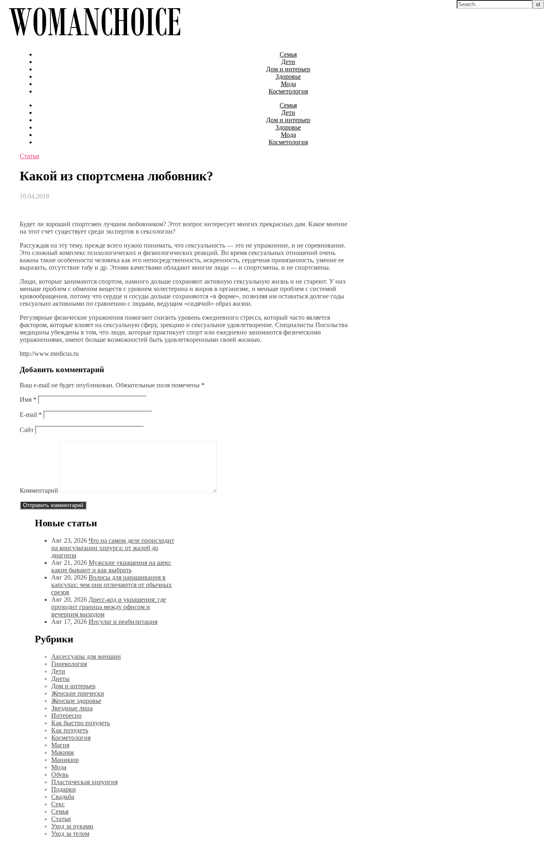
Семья (288, 54)
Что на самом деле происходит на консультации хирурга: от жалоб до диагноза (112, 548)
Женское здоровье (76, 700)
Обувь (59, 774)
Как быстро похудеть (80, 722)
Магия (60, 745)
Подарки (63, 789)
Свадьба (62, 796)
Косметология (288, 91)
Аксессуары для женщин (86, 656)
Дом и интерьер (288, 69)
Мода (288, 83)
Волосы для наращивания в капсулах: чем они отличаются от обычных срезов (111, 585)
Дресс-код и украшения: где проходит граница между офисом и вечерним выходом (108, 607)
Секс (58, 804)
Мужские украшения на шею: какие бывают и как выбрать (111, 566)
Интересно (66, 715)
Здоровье (288, 76)
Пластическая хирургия (84, 781)
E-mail (31, 414)
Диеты (60, 678)
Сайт (27, 429)
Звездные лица (72, 708)
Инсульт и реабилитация (123, 621)
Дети (288, 61)
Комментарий (39, 490)
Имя (28, 399)
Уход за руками (72, 826)
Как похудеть (69, 730)
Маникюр (65, 759)
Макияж (62, 752)
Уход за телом (70, 833)
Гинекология (69, 663)
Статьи (29, 155)
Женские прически (77, 693)
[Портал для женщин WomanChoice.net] (94, 40)
